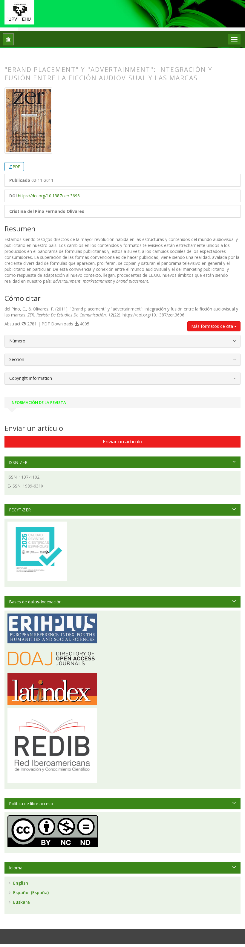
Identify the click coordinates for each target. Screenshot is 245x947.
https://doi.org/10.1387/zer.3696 (49, 196)
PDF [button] (16, 166)
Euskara (21, 902)
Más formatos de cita (212, 326)
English (20, 883)
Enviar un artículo (122, 441)
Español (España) (30, 892)
